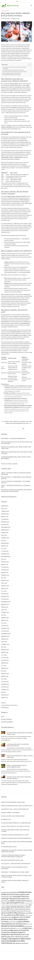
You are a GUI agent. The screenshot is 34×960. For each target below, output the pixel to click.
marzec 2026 (4, 516)
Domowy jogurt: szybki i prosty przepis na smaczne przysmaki (19, 777)
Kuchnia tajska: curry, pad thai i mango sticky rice (18, 421)
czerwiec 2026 (5, 511)
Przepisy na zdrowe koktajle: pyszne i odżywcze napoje (16, 805)
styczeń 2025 (4, 551)
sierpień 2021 (4, 607)
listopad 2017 (5, 687)
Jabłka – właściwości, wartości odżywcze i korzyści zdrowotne (16, 473)
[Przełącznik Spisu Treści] (28, 65)
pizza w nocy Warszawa (12, 919)
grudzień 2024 (5, 553)
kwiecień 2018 (5, 673)
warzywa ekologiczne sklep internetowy (13, 942)
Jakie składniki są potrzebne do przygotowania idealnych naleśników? (14, 67)
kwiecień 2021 (5, 617)
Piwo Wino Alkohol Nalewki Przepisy (10, 911)
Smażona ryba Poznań (11, 934)
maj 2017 (3, 692)
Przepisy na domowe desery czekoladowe (13, 802)
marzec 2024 (4, 564)
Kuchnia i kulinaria (5, 10)
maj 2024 (3, 559)
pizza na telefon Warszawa (12, 913)
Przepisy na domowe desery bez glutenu (17, 423)
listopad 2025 (5, 524)
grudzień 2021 (5, 596)
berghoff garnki (14, 892)
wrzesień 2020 (5, 636)
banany (24, 335)
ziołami (19, 121)
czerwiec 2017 (5, 689)
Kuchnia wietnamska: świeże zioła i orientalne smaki (16, 823)
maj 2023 (3, 577)
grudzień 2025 (5, 522)
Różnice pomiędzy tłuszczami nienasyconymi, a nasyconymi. (14, 867)
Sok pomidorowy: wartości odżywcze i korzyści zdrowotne (18, 745)
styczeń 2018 (4, 681)
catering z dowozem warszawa (13, 898)
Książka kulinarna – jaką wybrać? (10, 812)
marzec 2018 (4, 676)
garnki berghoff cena (15, 903)
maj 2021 (3, 615)
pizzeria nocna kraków (12, 925)
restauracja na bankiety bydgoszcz (13, 932)
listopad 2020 (5, 631)
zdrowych (24, 372)
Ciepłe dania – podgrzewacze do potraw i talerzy (15, 872)
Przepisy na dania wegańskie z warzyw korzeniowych (16, 838)
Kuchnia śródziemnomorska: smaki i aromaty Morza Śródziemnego (16, 457)
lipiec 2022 (4, 583)
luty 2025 (3, 548)
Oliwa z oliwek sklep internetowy (20, 909)
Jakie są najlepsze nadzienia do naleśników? (12, 73)
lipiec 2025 (4, 535)
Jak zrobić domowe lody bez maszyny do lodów (14, 834)
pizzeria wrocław (10, 928)
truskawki (16, 335)
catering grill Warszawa (20, 896)
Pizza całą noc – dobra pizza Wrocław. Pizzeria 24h (15, 863)
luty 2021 (3, 623)
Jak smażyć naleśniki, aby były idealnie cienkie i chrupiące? (15, 71)
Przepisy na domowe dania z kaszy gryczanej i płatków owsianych (16, 452)
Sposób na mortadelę (9, 393)
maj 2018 (3, 671)
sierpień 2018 (4, 668)
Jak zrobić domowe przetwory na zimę (12, 860)
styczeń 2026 (4, 519)
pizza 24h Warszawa (25, 911)
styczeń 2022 (4, 593)
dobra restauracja (18, 900)
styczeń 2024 (4, 567)
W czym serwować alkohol (9, 846)
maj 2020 (3, 647)
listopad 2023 (5, 569)
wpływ (15, 316)
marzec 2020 (4, 652)
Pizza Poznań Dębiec (28, 915)
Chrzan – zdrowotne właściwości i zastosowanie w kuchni (17, 766)
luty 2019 (3, 665)
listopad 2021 (5, 599)
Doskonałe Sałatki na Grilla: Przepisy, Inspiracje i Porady (15, 881)
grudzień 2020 (5, 628)
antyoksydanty (5, 892)
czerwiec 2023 (5, 575)
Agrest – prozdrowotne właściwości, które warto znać (15, 486)
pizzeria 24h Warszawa (18, 924)
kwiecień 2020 (5, 649)
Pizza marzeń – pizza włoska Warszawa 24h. (13, 438)
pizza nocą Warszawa (15, 915)
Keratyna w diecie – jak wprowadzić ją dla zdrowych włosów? (16, 477)
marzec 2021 (4, 620)
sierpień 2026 (4, 506)
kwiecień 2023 (5, 580)
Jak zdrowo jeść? (6, 819)
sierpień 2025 (4, 532)
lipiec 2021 (4, 609)
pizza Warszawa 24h (7, 917)
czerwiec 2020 (5, 644)
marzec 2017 (4, 697)
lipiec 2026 (4, 508)
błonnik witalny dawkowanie (19, 894)
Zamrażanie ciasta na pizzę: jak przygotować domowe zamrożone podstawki (16, 851)
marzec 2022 (4, 588)
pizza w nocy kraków (22, 917)
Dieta (2, 716)
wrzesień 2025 (5, 530)
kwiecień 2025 (5, 543)
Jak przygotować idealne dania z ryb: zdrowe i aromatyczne (19, 733)
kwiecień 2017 (5, 695)
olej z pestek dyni (13, 907)
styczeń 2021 (4, 625)
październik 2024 (5, 556)
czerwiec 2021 (5, 612)
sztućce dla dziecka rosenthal (19, 936)
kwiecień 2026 (5, 514)
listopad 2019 (5, 660)
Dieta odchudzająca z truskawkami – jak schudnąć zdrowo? (15, 482)
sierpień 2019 (4, 663)
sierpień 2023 (4, 572)
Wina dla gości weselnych (20, 943)
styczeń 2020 (4, 657)
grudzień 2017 (5, 684)
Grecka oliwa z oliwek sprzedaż (15, 905)
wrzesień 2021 (5, 604)
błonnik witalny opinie (6, 896)
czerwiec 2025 (5, 538)
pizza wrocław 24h (13, 921)
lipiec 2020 (4, 641)
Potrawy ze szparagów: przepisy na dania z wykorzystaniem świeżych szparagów (13, 856)
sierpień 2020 (4, 639)
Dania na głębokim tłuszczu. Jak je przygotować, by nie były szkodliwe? (16, 442)
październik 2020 (5, 633)
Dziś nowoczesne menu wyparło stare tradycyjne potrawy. (15, 830)
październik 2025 (5, 527)
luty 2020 (3, 655)
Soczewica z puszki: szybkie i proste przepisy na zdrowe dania (16, 842)
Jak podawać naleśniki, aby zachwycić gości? (12, 74)
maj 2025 (3, 540)
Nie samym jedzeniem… (7, 722)
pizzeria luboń (29, 924)
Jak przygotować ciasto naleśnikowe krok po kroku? (13, 70)
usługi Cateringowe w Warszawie (16, 938)
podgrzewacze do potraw (19, 930)
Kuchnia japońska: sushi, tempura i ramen (12, 816)
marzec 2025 (4, 546)
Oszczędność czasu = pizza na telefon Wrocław (14, 809)
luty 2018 (3, 679)
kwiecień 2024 (5, 561)
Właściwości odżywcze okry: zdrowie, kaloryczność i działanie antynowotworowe (16, 490)
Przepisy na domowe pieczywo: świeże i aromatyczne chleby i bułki (16, 447)
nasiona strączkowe (24, 905)
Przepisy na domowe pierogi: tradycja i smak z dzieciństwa (20, 756)
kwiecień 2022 (5, 585)
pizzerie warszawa (19, 928)
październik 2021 (5, 601)
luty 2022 (3, 591)
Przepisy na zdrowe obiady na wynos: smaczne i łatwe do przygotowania (16, 876)
